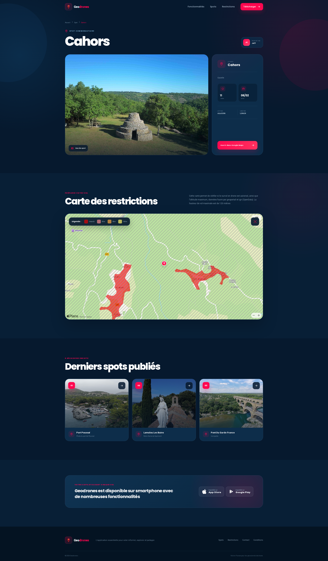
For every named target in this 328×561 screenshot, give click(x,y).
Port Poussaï (83, 432)
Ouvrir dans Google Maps (231, 145)
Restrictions (228, 6)
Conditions (258, 540)
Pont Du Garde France (223, 432)
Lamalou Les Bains (154, 432)
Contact (245, 540)
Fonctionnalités (196, 6)
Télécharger (249, 6)
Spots (213, 6)
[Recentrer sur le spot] (255, 221)
